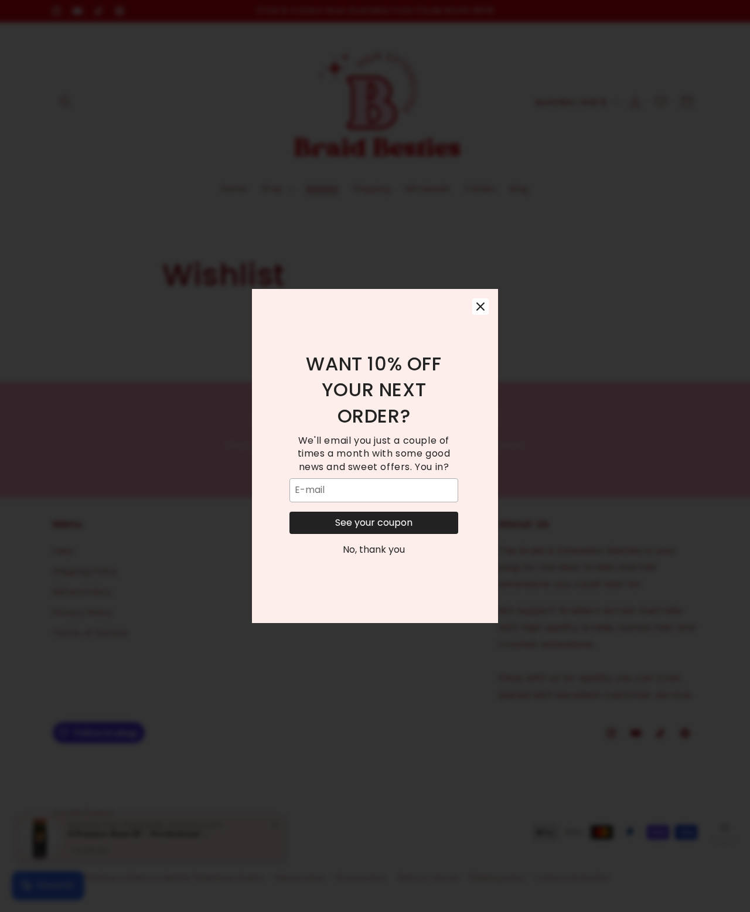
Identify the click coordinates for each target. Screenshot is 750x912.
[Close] (480, 306)
